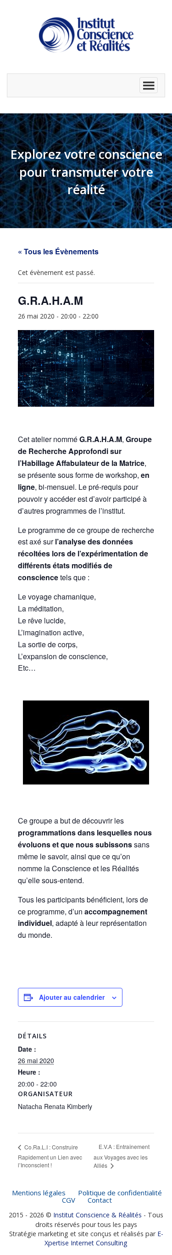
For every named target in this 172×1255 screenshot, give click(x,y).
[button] (86, 85)
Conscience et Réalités (86, 35)
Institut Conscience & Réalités (97, 1214)
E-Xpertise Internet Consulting (103, 1238)
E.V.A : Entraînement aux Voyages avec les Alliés (122, 1156)
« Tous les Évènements (58, 251)
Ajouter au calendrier (72, 997)
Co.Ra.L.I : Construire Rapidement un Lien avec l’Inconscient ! (50, 1156)
